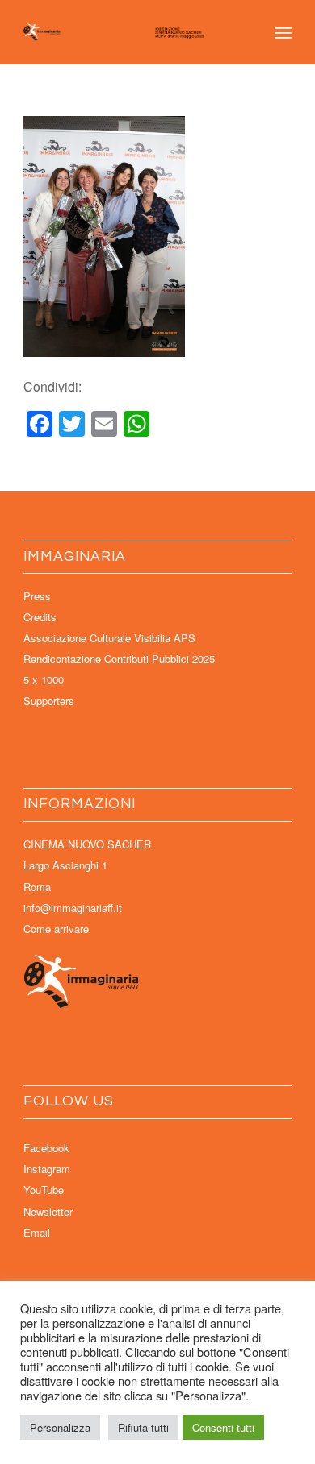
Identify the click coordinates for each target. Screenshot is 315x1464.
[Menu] (283, 32)
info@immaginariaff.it (72, 907)
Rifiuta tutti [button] (143, 1427)
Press (37, 595)
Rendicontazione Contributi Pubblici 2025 (119, 658)
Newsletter (48, 1211)
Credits (40, 616)
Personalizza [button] (60, 1427)
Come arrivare (56, 928)
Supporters (48, 700)
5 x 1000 (43, 679)
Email (36, 1232)
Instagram (46, 1168)
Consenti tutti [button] (223, 1427)
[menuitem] (283, 32)
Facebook (46, 1147)
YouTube (43, 1189)
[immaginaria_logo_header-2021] (130, 32)
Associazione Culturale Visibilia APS (109, 637)
